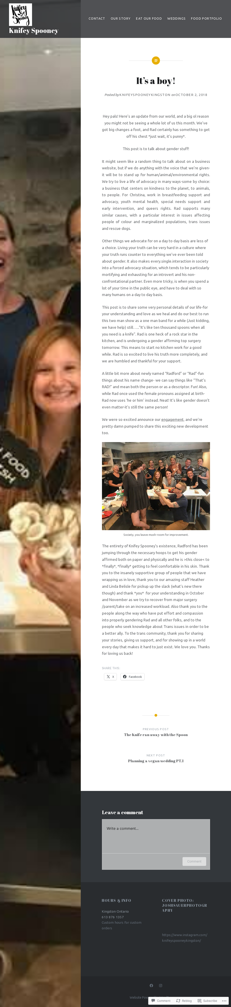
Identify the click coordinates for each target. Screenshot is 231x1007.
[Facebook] (151, 985)
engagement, (173, 419)
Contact (97, 18)
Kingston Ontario (115, 911)
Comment (194, 861)
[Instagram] (160, 985)
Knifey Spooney (33, 30)
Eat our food (149, 18)
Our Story (121, 18)
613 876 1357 (113, 917)
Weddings (176, 18)
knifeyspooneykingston (145, 95)
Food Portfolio (206, 18)
